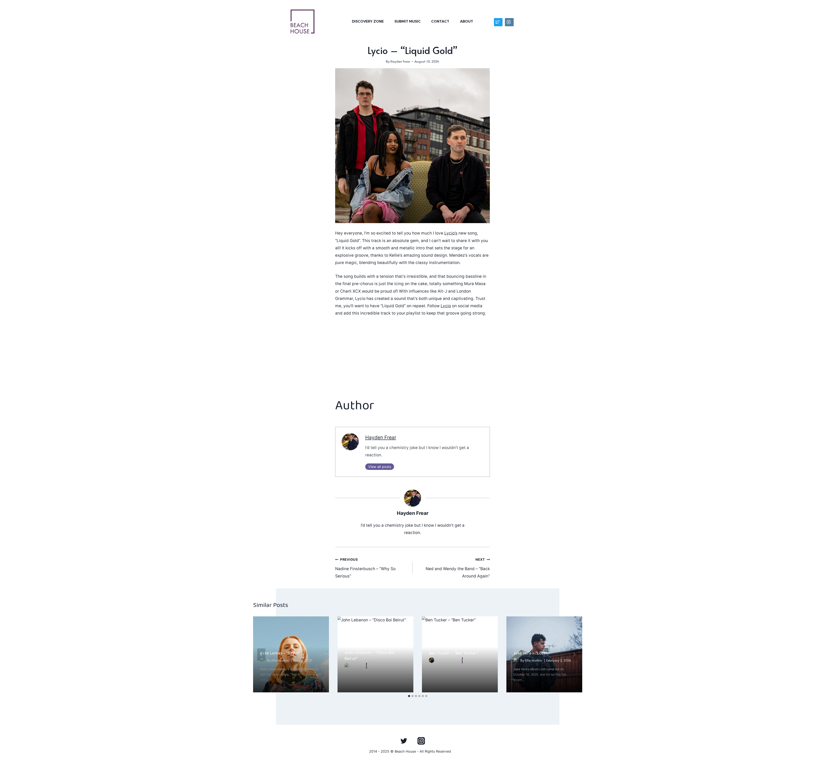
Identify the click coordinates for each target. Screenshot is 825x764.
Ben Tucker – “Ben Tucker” (453, 653)
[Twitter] (403, 741)
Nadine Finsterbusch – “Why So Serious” (365, 568)
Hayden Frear (400, 61)
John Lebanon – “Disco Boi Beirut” (369, 655)
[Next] (574, 654)
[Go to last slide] (261, 654)
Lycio (446, 305)
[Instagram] (421, 741)
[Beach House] (302, 21)
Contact (440, 21)
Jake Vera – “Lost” (530, 653)
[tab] (409, 696)
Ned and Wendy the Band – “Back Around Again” (458, 568)
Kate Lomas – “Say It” (280, 653)
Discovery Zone (368, 21)
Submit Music (407, 21)
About (466, 21)
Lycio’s (450, 233)
